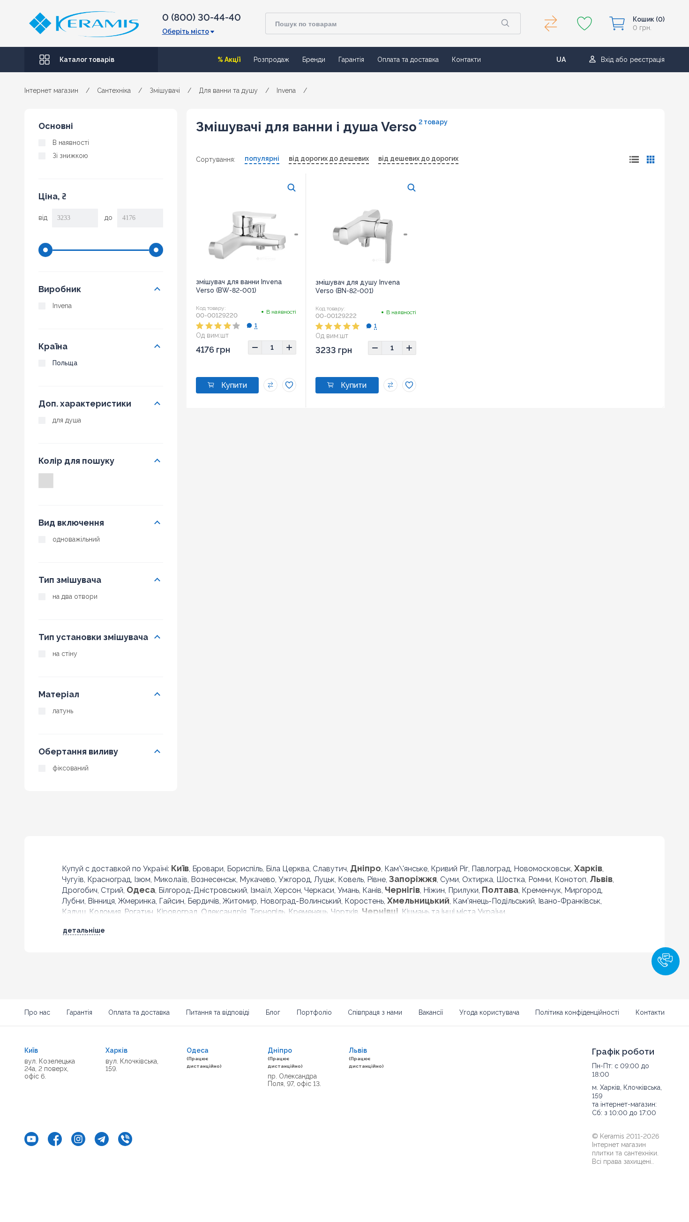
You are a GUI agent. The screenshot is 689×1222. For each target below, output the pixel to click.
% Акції (228, 59)
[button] (666, 961)
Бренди (313, 59)
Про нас (37, 1012)
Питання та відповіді (217, 1012)
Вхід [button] (607, 59)
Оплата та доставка (408, 59)
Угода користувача (489, 1012)
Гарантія (351, 59)
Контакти (466, 59)
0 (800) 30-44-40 (201, 17)
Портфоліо (314, 1012)
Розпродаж (271, 59)
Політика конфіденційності (577, 1012)
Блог (273, 1012)
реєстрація (647, 59)
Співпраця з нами (375, 1012)
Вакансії (431, 1012)
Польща (64, 363)
